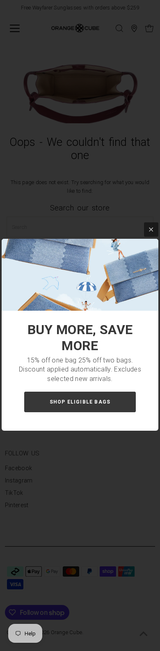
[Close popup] (151, 229)
